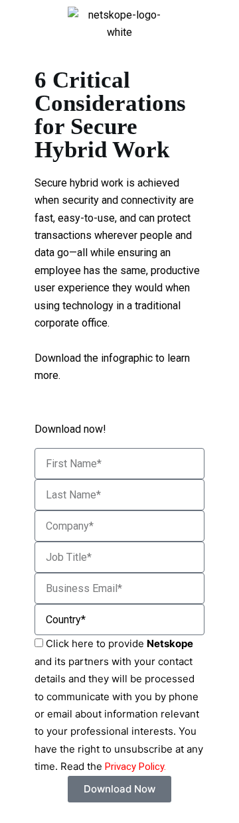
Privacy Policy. (135, 767)
